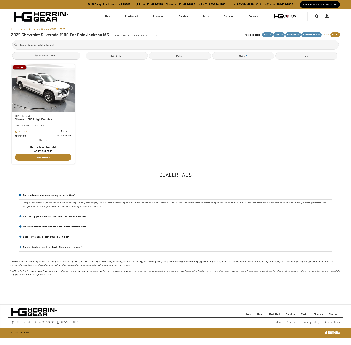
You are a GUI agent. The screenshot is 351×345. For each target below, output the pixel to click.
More (41, 140)
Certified (274, 314)
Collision (229, 16)
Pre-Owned (131, 16)
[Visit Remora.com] (332, 333)
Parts (205, 16)
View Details (43, 157)
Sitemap (292, 322)
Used (260, 314)
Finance (318, 314)
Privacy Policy (311, 322)
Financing (158, 16)
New (107, 16)
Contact (253, 16)
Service (183, 16)
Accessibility (332, 322)
